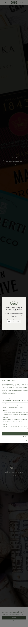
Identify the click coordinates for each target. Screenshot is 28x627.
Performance (5, 417)
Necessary (5, 396)
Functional (5, 403)
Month (8, 319)
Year (19, 319)
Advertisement (6, 424)
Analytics (5, 410)
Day (13, 319)
